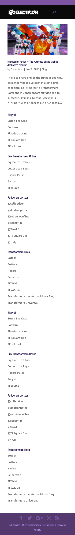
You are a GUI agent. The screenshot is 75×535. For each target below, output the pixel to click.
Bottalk (12, 264)
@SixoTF (13, 229)
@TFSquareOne (18, 236)
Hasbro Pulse (16, 175)
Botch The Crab (17, 121)
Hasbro (12, 271)
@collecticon (16, 204)
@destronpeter (17, 210)
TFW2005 (14, 290)
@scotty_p (15, 223)
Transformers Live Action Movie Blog (31, 296)
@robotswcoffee (18, 216)
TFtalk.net (14, 146)
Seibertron (14, 277)
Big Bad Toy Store (19, 162)
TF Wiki (12, 283)
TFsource (13, 188)
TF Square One (17, 140)
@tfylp (12, 242)
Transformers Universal (23, 303)
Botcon (12, 258)
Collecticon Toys (18, 169)
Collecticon (17, 69)
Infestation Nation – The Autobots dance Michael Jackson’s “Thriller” (33, 63)
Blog (44, 69)
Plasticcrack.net (18, 133)
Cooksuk (13, 127)
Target (12, 181)
